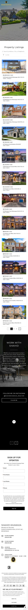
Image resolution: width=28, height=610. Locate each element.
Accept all (14, 606)
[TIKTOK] (20, 585)
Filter (7, 55)
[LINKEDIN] (11, 585)
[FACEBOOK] (4, 585)
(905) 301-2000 (8, 542)
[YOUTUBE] (14, 585)
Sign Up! (14, 508)
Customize (14, 602)
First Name (6, 474)
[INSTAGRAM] (7, 585)
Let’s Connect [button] (14, 378)
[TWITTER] (17, 585)
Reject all (14, 598)
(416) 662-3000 (8, 537)
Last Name (6, 481)
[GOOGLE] (23, 585)
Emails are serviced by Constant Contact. (14, 503)
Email (5, 468)
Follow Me (14, 400)
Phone (5, 488)
